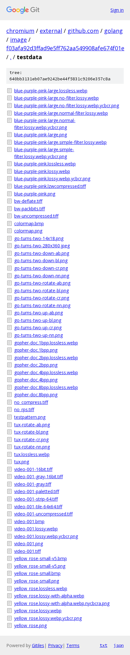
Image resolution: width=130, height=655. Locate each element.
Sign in (117, 10)
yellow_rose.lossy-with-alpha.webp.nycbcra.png (61, 603)
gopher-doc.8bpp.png (35, 395)
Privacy (55, 645)
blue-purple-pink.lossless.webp (45, 164)
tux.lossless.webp (32, 454)
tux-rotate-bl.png (31, 432)
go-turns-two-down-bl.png (41, 260)
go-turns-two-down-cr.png (41, 268)
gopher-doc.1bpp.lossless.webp (46, 343)
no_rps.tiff (24, 409)
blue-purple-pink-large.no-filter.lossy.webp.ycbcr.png (66, 105)
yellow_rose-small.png (36, 581)
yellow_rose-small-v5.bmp (40, 558)
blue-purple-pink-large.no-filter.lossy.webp (56, 98)
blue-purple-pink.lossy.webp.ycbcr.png (52, 179)
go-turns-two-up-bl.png (37, 320)
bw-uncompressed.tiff (36, 216)
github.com (83, 30)
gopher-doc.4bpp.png (35, 380)
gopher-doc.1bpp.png (35, 350)
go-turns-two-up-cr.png (38, 327)
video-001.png (28, 544)
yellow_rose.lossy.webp (38, 611)
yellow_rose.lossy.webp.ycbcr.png (48, 618)
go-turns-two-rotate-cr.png (41, 298)
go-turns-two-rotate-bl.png (41, 290)
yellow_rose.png (30, 625)
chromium (20, 30)
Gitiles (38, 645)
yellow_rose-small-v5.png (39, 566)
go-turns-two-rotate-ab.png (42, 283)
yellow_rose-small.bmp (37, 573)
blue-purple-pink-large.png (40, 135)
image (18, 39)
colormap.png (28, 231)
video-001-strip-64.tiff (36, 499)
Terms (73, 645)
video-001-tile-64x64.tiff (38, 507)
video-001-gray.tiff (32, 484)
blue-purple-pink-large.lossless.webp (50, 91)
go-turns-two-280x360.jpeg (42, 246)
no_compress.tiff (31, 402)
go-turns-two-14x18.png (38, 238)
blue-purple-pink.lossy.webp (42, 171)
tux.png (21, 462)
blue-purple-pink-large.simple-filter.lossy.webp (60, 142)
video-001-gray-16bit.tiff (38, 476)
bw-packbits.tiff (29, 209)
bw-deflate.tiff (28, 201)
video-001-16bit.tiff (33, 469)
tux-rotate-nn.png (32, 447)
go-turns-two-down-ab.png (41, 253)
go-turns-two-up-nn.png (38, 335)
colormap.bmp (29, 223)
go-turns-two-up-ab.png (38, 313)
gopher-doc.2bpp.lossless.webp (46, 358)
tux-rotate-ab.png (32, 425)
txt (103, 645)
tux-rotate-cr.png (31, 439)
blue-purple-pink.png (34, 194)
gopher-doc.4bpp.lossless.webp (46, 372)
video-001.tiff (27, 551)
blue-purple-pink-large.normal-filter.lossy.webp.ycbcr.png (44, 123)
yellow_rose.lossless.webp (40, 588)
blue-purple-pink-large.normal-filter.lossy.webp (61, 113)
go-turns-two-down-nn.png (41, 276)
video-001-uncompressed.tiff (43, 514)
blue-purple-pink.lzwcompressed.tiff (50, 186)
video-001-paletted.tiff (36, 491)
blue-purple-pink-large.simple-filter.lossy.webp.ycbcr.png (44, 152)
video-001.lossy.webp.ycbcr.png (46, 536)
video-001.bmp (29, 521)
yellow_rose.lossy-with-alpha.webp (49, 596)
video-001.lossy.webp (36, 529)
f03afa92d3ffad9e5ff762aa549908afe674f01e (65, 48)
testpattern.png (29, 417)
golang (113, 30)
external (51, 30)
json (119, 645)
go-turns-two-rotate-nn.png (42, 305)
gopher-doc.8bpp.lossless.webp (46, 387)
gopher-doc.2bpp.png (35, 365)
